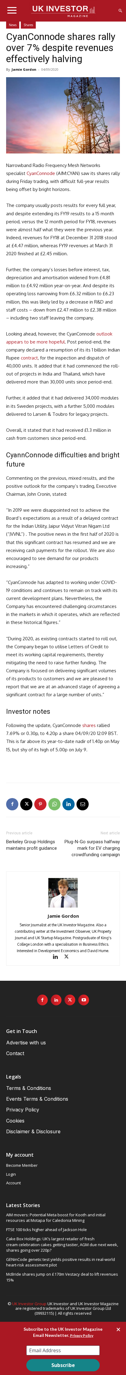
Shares (28, 25)
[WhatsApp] (54, 804)
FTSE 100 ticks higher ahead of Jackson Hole (46, 1229)
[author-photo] (63, 907)
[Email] (82, 804)
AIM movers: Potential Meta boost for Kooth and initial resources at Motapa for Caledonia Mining (56, 1217)
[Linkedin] (68, 804)
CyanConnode (41, 173)
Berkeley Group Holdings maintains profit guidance (31, 845)
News (13, 25)
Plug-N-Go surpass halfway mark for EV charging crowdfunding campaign (92, 848)
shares (89, 725)
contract (29, 358)
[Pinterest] (40, 804)
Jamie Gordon (24, 69)
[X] (26, 804)
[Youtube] (83, 1000)
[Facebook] (12, 804)
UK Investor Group (29, 1303)
